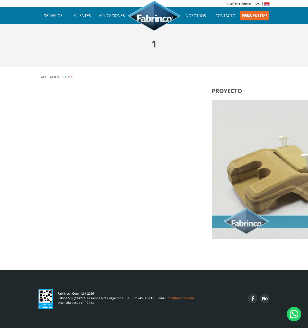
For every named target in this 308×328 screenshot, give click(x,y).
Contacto (225, 15)
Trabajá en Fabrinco (237, 4)
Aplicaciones (112, 15)
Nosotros (196, 15)
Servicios (53, 15)
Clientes (82, 15)
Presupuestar (255, 15)
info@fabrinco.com (180, 298)
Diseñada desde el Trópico (76, 303)
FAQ (257, 4)
